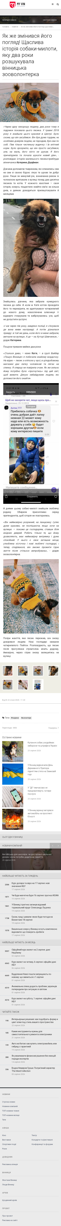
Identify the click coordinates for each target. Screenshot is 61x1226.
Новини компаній (10, 1106)
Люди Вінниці (8, 1184)
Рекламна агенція (10, 1164)
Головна (5, 27)
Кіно (4, 1135)
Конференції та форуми (42, 1144)
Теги (4, 1120)
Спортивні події (9, 1144)
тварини (15, 718)
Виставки (6, 1140)
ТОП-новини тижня (10, 1111)
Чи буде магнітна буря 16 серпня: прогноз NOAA (35, 895)
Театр (34, 1135)
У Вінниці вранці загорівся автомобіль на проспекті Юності (40, 813)
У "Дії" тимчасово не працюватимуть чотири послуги (39, 790)
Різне (4, 1149)
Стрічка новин (8, 1102)
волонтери (26, 718)
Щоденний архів (9, 1200)
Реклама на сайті (9, 1220)
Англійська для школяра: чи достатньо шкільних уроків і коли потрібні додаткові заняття (27, 855)
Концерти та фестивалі (42, 1140)
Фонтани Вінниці (9, 1180)
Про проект (7, 1216)
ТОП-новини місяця (10, 1115)
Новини (15, 27)
